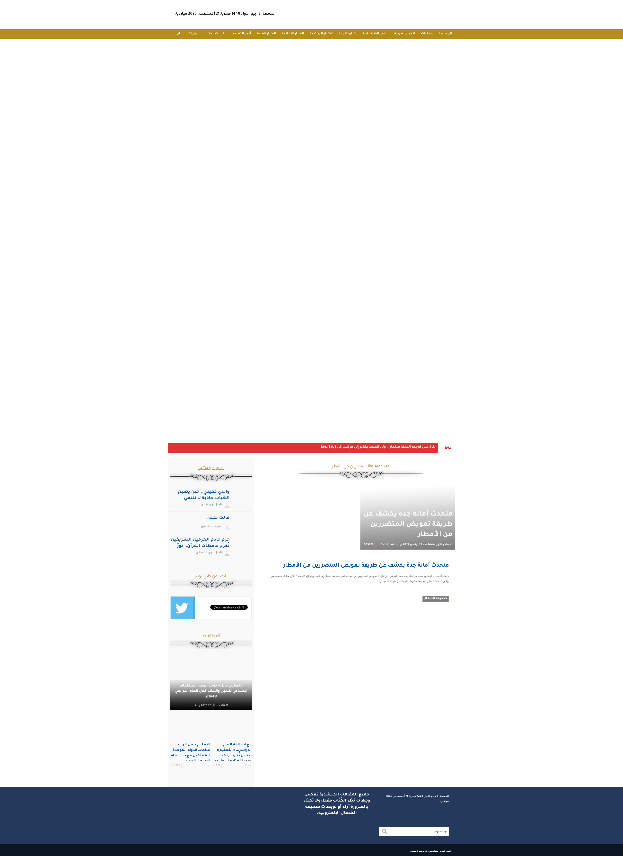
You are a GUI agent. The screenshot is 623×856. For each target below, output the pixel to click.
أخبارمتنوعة (348, 34)
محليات (427, 34)
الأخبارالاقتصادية (375, 34)
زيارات (193, 34)
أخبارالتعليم (241, 34)
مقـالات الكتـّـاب (215, 34)
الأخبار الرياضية (321, 34)
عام (180, 34)
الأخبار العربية (404, 34)
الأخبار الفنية (266, 34)
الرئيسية (445, 34)
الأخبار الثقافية (293, 34)
